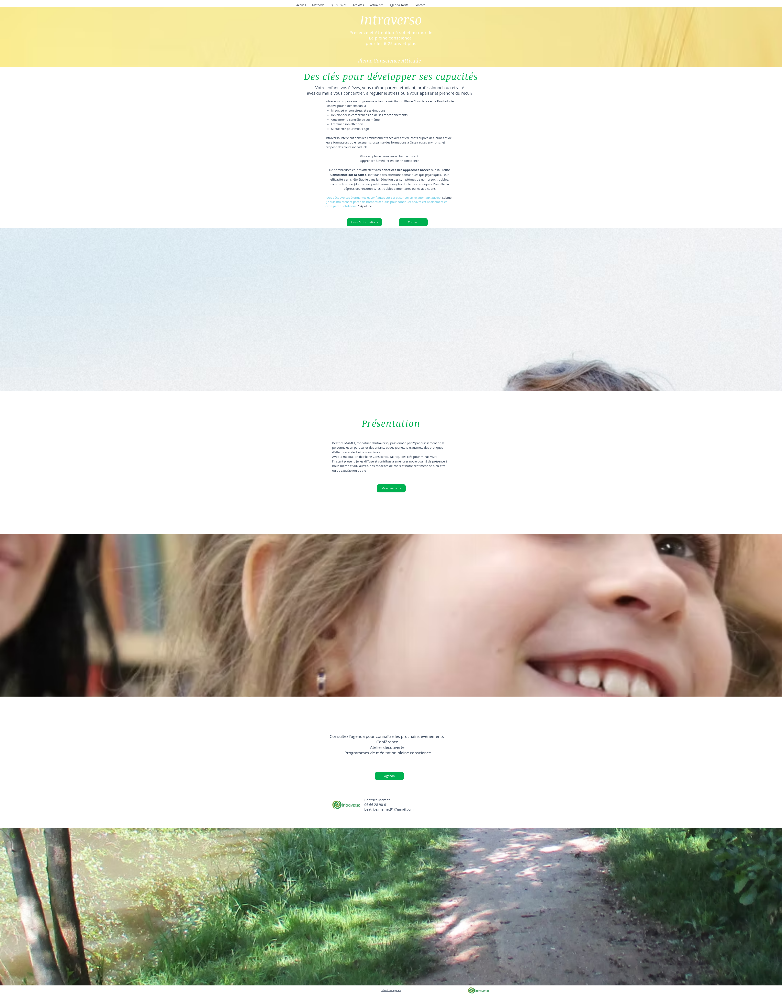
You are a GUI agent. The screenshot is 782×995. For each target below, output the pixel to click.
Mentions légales (391, 990)
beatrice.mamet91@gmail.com (389, 809)
